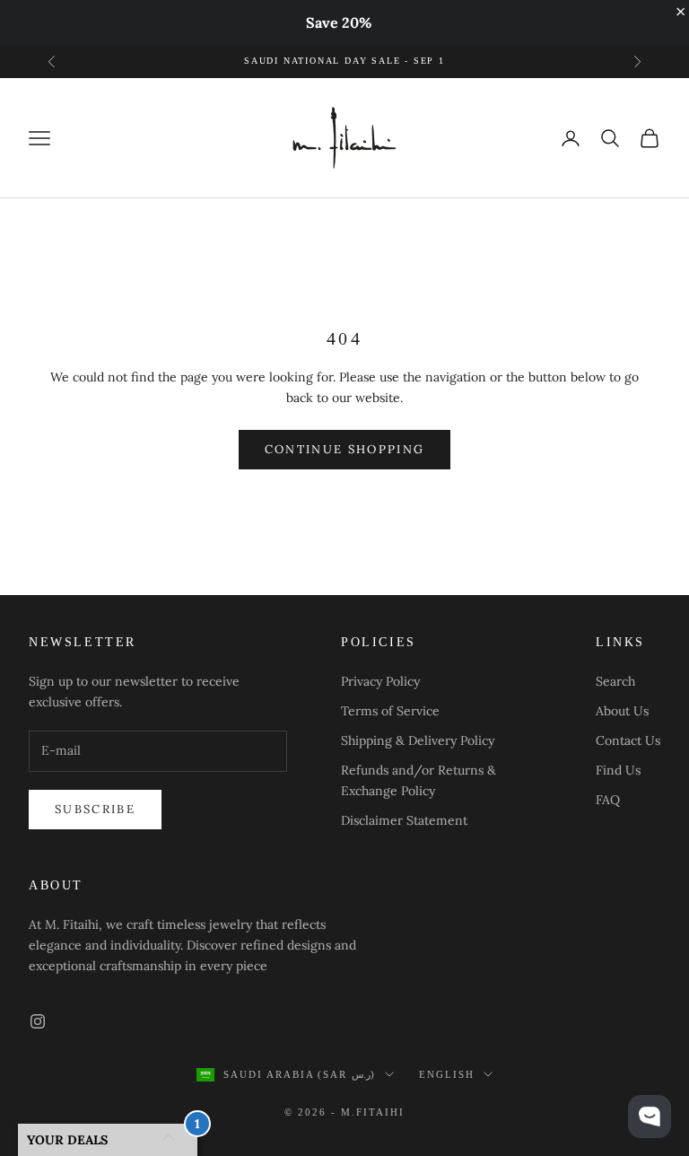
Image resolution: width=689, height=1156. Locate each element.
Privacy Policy (380, 681)
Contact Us (628, 740)
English (447, 1074)
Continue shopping (345, 449)
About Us (622, 711)
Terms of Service (390, 711)
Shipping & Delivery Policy (417, 740)
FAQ (608, 800)
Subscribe (95, 809)
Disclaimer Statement (404, 820)
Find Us (618, 770)
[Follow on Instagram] (38, 1021)
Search (615, 681)
